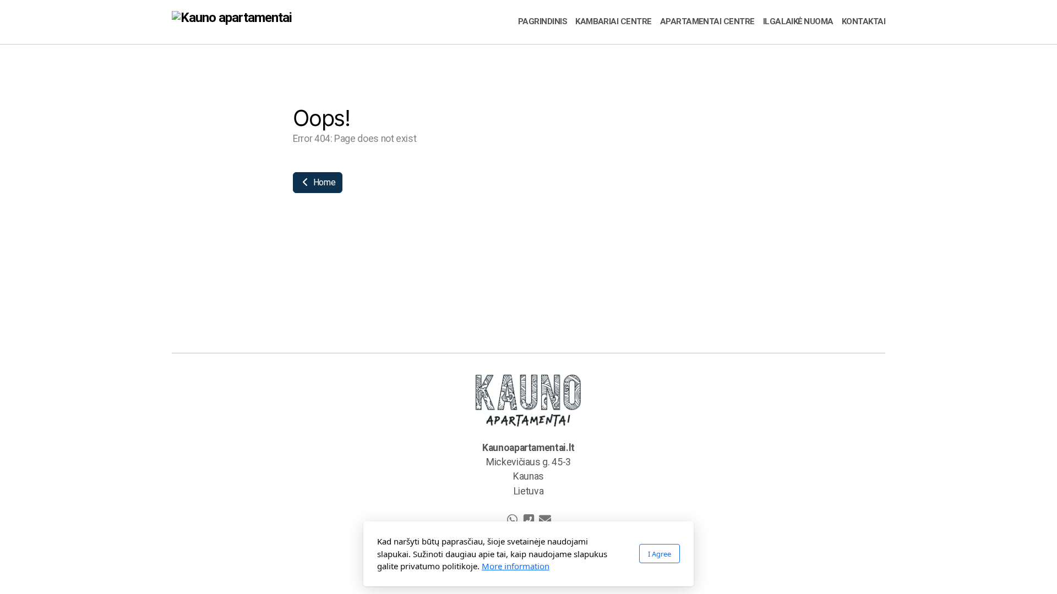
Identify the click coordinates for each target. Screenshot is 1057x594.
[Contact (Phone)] (528, 520)
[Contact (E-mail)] (545, 520)
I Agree (659, 554)
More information (515, 565)
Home (323, 182)
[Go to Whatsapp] (512, 520)
